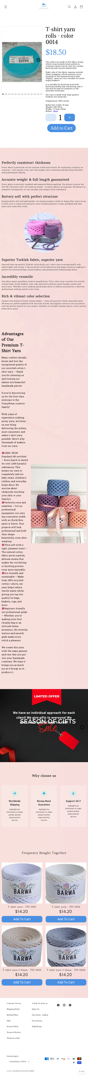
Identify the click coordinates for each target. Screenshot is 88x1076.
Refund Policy (12, 1015)
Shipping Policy (13, 1009)
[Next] (38, 60)
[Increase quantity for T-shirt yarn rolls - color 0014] (69, 117)
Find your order (13, 1038)
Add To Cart (22, 919)
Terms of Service (14, 1032)
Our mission (37, 1020)
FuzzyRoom (16, 1071)
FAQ (8, 1020)
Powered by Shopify (27, 1071)
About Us (35, 1009)
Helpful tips (37, 1026)
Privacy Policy (12, 1026)
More (55, 111)
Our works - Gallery (40, 1015)
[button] (6, 7)
